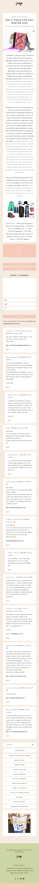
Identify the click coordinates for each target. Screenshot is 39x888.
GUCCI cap (10, 223)
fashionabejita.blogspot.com (15, 541)
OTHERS (19, 797)
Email (19, 252)
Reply (8, 349)
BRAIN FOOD (19, 760)
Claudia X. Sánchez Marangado (18, 330)
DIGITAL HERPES (19, 778)
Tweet (19, 250)
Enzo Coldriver (12, 357)
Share (19, 246)
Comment (19, 254)
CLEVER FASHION (19, 769)
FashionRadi (11, 481)
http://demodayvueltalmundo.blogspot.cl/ (18, 345)
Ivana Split (10, 577)
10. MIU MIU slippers (22, 239)
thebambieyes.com (17, 634)
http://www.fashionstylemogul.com (16, 731)
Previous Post (19, 264)
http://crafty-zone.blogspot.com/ (16, 676)
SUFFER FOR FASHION (19, 16)
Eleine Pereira (12, 688)
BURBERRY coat (19, 229)
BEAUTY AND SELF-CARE (19, 755)
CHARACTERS (19, 765)
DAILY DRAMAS (19, 774)
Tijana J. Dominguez (14, 519)
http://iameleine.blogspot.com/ (15, 698)
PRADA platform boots (24, 223)
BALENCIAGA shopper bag (15, 226)
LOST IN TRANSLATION (19, 792)
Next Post (19, 268)
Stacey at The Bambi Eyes (16, 608)
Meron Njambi (11, 709)
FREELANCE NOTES (19, 783)
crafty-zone (11, 645)
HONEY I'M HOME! (20, 788)
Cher (8, 428)
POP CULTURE (19, 802)
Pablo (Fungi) (12, 26)
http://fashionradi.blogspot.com (16, 507)
